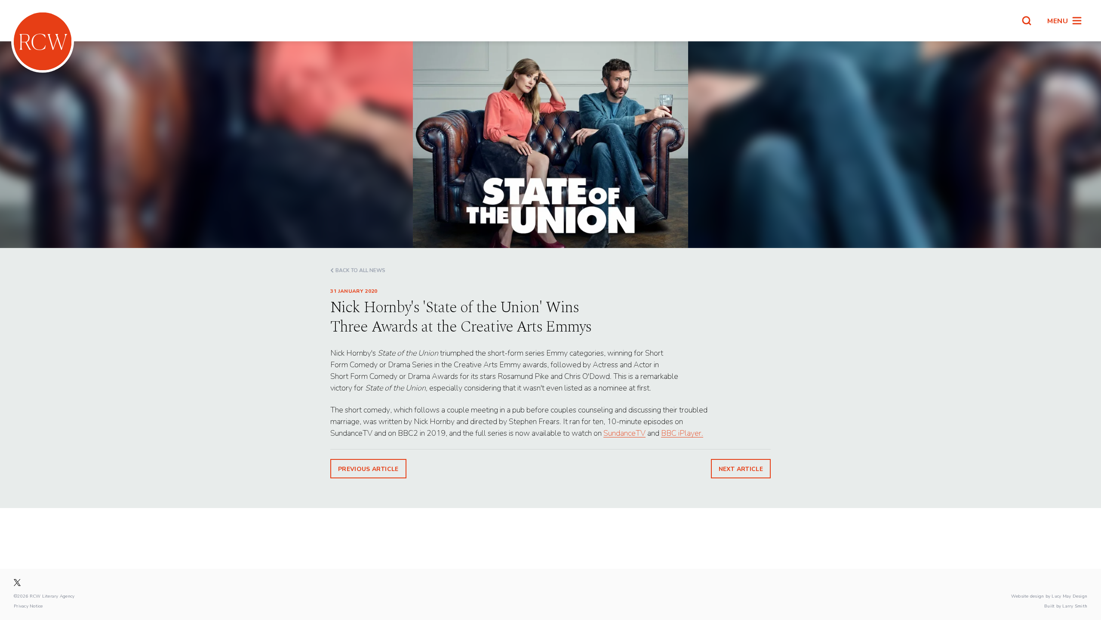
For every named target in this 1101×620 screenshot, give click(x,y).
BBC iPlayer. (682, 432)
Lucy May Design (1069, 595)
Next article (741, 468)
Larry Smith (1074, 605)
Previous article (368, 468)
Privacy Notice (28, 605)
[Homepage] (42, 41)
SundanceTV (624, 432)
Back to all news (360, 270)
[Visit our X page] (17, 582)
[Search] (1026, 20)
